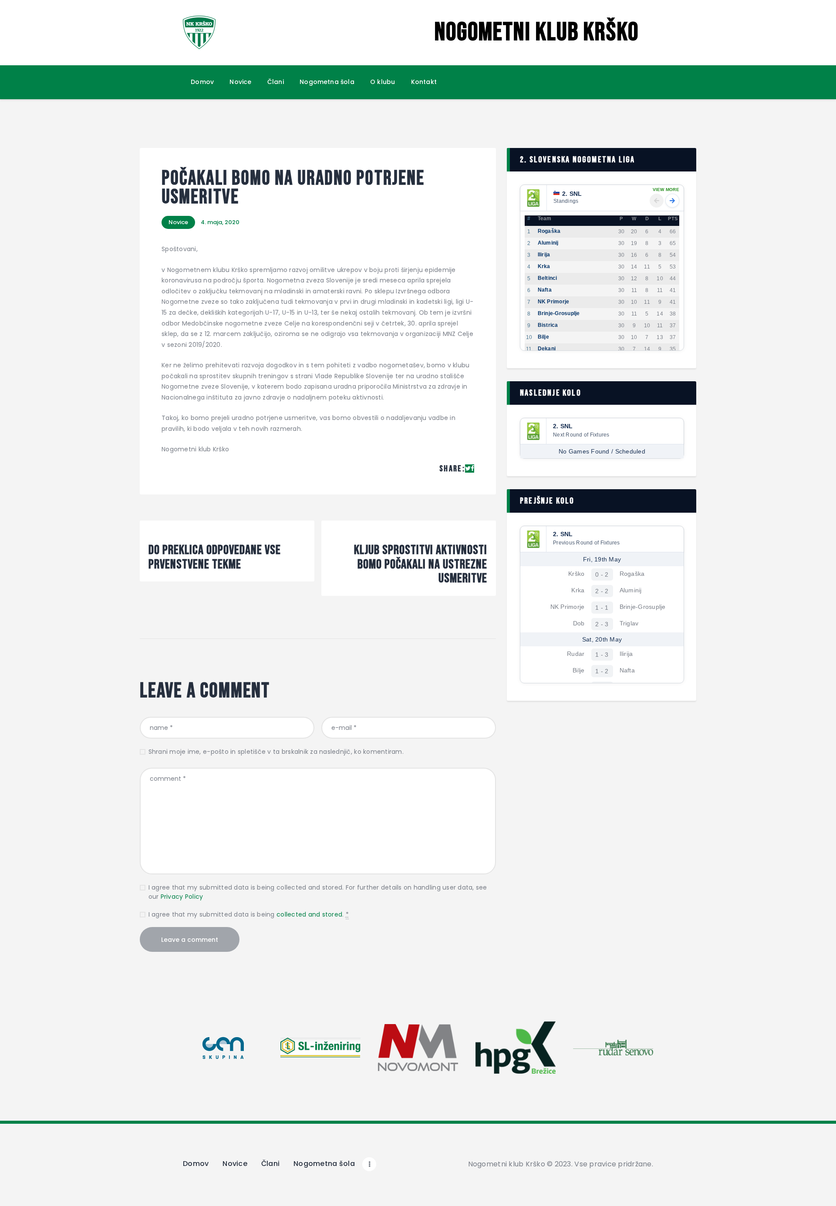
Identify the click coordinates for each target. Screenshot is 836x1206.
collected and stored (309, 914)
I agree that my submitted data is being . (248, 914)
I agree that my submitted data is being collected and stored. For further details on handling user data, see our (317, 892)
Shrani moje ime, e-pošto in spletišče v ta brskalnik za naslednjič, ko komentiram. (276, 751)
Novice (178, 222)
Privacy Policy (182, 896)
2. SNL (572, 193)
